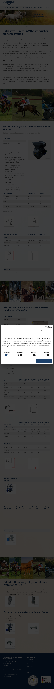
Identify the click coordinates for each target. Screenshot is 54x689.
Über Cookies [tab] (44, 331)
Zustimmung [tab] (9, 331)
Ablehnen (10, 361)
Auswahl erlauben (27, 361)
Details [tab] (27, 331)
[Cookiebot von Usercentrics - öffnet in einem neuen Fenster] (46, 327)
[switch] (20, 355)
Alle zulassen (44, 361)
